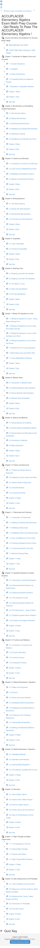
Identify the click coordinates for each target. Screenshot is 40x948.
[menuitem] (1, 5)
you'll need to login (28, 939)
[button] (1, 2)
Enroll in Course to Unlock (20, 942)
